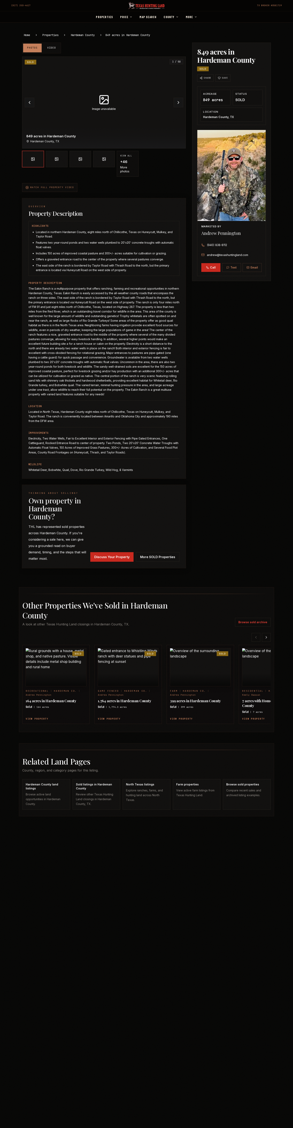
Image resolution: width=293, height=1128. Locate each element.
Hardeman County (83, 35)
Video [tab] (51, 47)
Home (27, 35)
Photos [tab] (32, 47)
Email (254, 267)
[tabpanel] (104, 117)
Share (207, 78)
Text (233, 267)
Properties (50, 35)
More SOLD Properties (157, 557)
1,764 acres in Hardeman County (124, 700)
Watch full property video (52, 187)
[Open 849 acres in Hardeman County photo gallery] (104, 102)
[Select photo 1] (33, 159)
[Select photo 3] (80, 159)
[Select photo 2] (57, 159)
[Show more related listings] (266, 637)
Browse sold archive (252, 622)
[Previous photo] (29, 102)
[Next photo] (178, 102)
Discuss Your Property (112, 557)
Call (213, 267)
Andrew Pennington (221, 233)
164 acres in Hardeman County (51, 700)
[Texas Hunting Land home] (146, 5)
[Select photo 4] (104, 159)
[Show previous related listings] (256, 637)
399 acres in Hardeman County (195, 700)
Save (225, 78)
